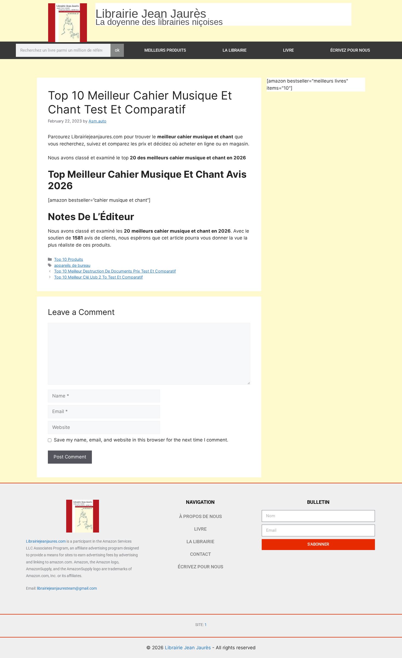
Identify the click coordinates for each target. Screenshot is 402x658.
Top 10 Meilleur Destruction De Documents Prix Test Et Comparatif (115, 271)
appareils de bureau (72, 265)
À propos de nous (200, 516)
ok (117, 50)
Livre (288, 50)
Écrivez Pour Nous (350, 50)
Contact (200, 554)
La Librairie (234, 50)
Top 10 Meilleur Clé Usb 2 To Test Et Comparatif (98, 277)
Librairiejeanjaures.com (46, 541)
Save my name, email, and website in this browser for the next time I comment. (141, 440)
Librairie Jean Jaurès (188, 647)
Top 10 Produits (68, 259)
